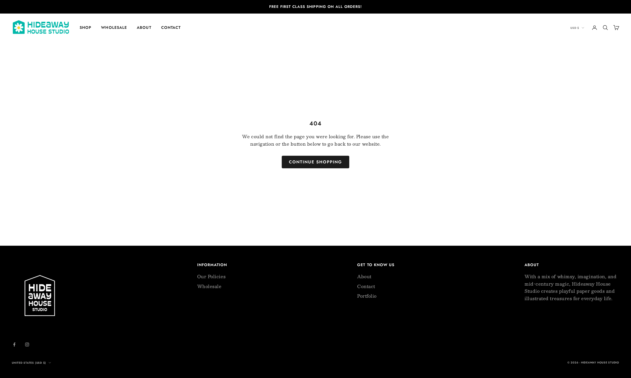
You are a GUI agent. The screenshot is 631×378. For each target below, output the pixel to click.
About (144, 27)
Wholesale (114, 27)
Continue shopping (315, 162)
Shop (85, 27)
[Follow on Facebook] (14, 344)
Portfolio (367, 296)
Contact (171, 27)
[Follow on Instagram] (27, 344)
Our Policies (211, 276)
